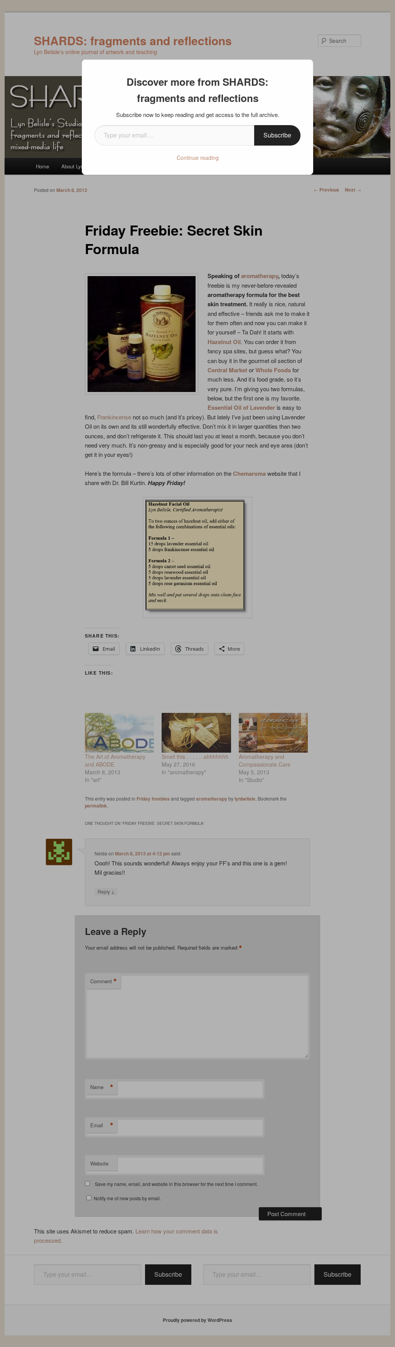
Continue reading (198, 157)
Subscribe (277, 135)
